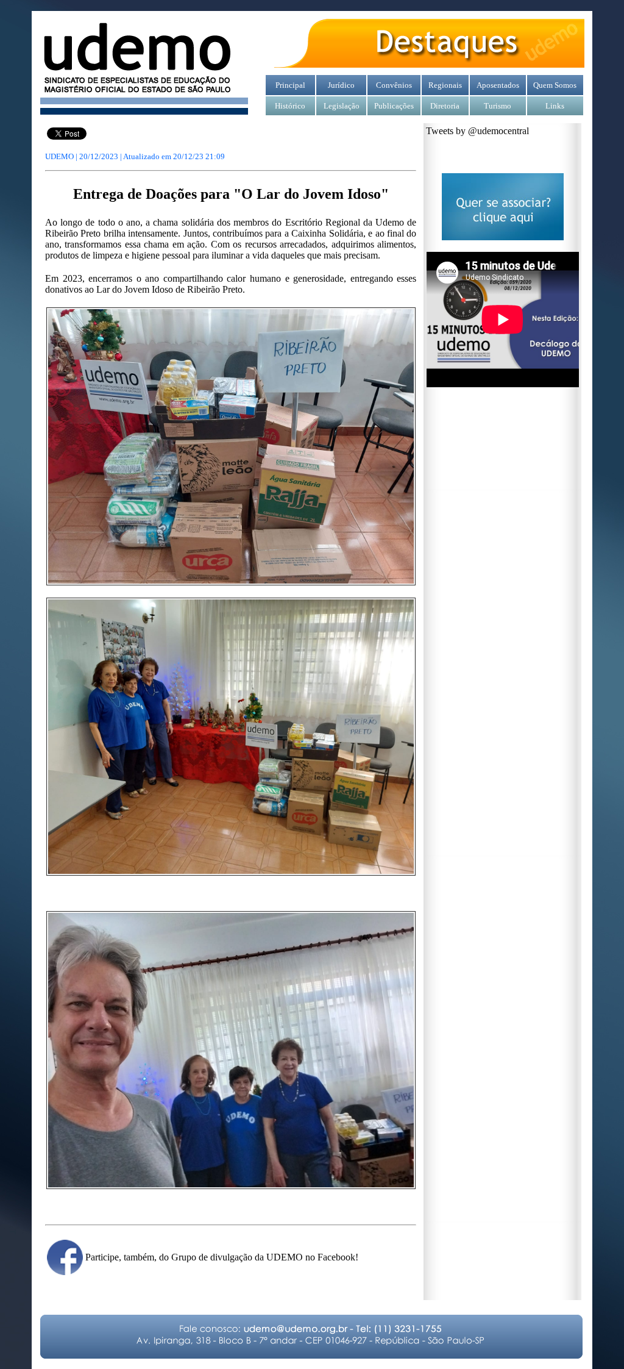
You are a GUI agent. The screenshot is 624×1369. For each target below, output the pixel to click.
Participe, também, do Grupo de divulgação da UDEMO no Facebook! (221, 1257)
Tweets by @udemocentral (477, 131)
